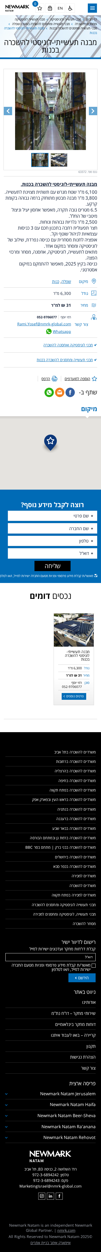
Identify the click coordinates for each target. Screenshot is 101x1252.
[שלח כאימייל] (59, 392)
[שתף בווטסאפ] (49, 392)
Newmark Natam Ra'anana (68, 1127)
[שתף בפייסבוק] (70, 392)
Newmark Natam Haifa (73, 1104)
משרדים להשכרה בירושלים (75, 856)
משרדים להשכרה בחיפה (77, 780)
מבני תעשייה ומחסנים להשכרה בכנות (73, 28)
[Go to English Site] (60, 8)
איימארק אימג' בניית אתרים (50, 1242)
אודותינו (89, 1002)
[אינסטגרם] (41, 1196)
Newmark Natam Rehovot (69, 1137)
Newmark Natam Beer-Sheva (66, 1115)
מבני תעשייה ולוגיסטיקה (65, 19)
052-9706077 (47, 317)
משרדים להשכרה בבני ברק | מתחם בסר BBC (60, 847)
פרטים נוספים (74, 696)
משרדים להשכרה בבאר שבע (74, 828)
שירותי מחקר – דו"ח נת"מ (73, 1013)
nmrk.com (66, 1230)
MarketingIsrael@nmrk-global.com (50, 1186)
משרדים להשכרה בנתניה (76, 809)
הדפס (45, 378)
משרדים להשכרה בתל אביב (75, 752)
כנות (55, 281)
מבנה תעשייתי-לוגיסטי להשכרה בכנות (77, 655)
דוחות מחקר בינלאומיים (75, 1024)
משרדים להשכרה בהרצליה (75, 770)
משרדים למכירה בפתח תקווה (74, 895)
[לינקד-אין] (50, 1196)
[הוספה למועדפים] (58, 618)
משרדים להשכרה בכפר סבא (74, 866)
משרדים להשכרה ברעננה (76, 818)
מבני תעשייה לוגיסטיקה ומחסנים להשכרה (64, 904)
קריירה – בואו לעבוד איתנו (73, 1035)
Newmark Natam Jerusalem (68, 1094)
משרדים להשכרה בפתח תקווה (73, 790)
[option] (74, 630)
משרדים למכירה (84, 875)
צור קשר (88, 1068)
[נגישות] (70, 8)
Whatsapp (62, 331)
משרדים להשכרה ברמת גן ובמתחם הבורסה (63, 837)
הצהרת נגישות (83, 1057)
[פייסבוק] (59, 1196)
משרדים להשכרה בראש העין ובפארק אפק (64, 799)
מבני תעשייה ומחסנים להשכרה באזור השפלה (41, 24)
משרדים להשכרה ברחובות (76, 761)
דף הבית (91, 19)
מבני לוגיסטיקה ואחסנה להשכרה (68, 345)
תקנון (91, 1046)
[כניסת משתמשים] (49, 8)
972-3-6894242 (45, 1174)
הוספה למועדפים (77, 378)
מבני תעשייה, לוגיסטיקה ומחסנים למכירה (64, 914)
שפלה (66, 281)
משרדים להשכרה (82, 885)
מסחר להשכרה (84, 923)
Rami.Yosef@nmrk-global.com (44, 323)
